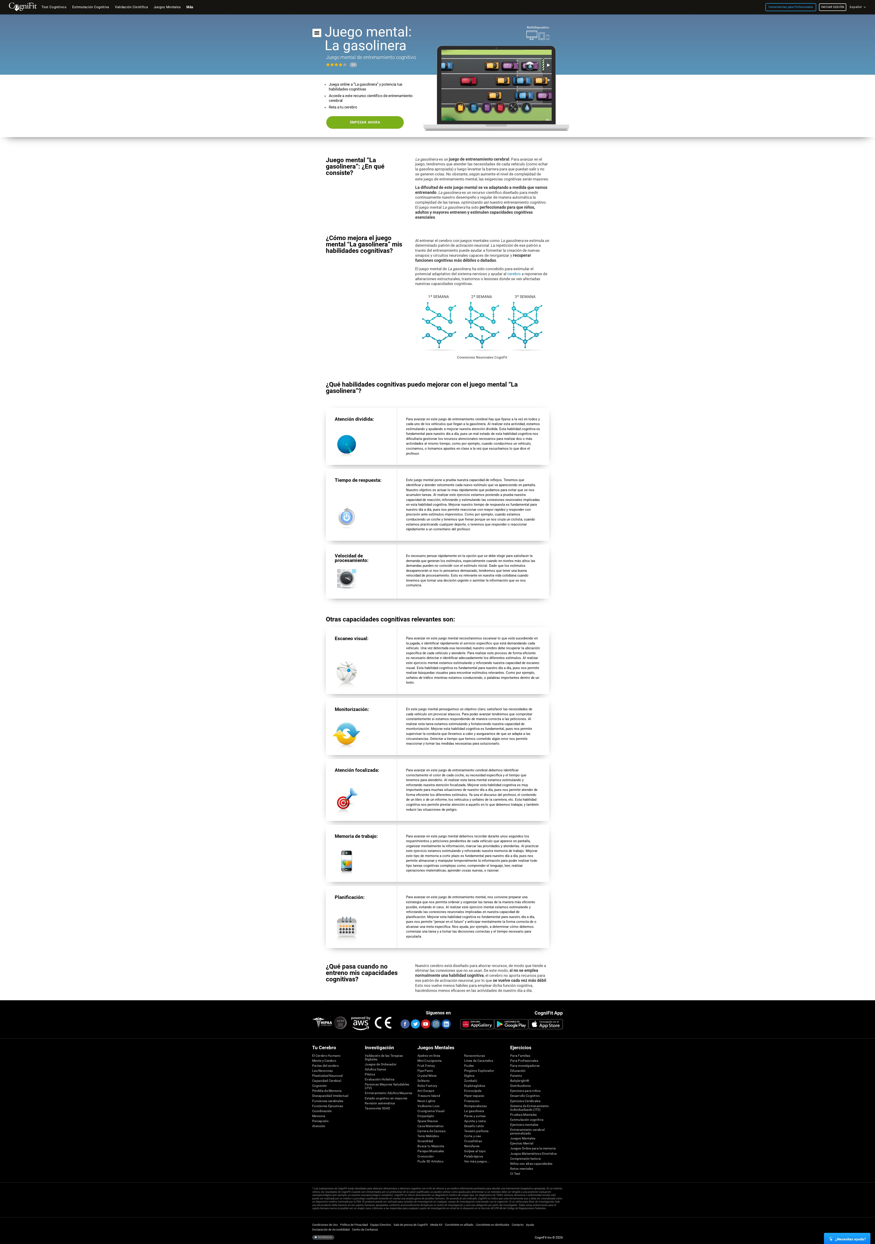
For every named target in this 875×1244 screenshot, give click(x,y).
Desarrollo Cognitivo (525, 1096)
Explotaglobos (474, 1086)
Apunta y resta (475, 1121)
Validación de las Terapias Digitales (384, 1057)
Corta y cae (472, 1136)
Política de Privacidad (354, 1224)
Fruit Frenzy (426, 1065)
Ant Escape (425, 1091)
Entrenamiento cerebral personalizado (527, 1131)
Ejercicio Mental (521, 1143)
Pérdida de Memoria (327, 1091)
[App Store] (546, 1024)
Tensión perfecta (476, 1131)
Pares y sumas (475, 1116)
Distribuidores (520, 1086)
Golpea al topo (475, 1151)
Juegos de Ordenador (380, 1064)
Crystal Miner (427, 1075)
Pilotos (370, 1074)
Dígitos (469, 1075)
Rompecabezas (475, 1106)
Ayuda (530, 1224)
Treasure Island (428, 1096)
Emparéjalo (425, 1116)
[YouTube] (425, 1024)
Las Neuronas (322, 1070)
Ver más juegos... (477, 1161)
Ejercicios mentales (524, 1124)
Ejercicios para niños (525, 1091)
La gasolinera (474, 1111)
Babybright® (519, 1080)
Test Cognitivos (54, 7)
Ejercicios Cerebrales (525, 1101)
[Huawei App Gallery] (477, 1024)
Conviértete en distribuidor (492, 1224)
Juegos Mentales (522, 1138)
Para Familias (520, 1055)
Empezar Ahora (365, 122)
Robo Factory (427, 1086)
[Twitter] (415, 1024)
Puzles (469, 1065)
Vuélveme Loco (428, 1106)
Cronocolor (425, 1156)
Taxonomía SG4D (377, 1108)
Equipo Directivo (380, 1224)
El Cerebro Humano (326, 1055)
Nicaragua (324, 1237)
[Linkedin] (446, 1024)
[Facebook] (405, 1024)
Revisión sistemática (380, 1103)
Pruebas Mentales (523, 1114)
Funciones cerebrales (327, 1101)
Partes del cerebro (325, 1065)
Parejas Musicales (430, 1151)
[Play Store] (511, 1024)
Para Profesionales (524, 1060)
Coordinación (322, 1111)
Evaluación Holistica (380, 1079)
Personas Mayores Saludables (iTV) (387, 1086)
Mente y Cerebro (324, 1060)
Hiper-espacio (474, 1096)
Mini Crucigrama (429, 1060)
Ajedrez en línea (428, 1055)
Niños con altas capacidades (531, 1163)
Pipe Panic (425, 1070)
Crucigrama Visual (431, 1111)
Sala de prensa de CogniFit (411, 1224)
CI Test (515, 1173)
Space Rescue (427, 1121)
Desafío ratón (474, 1126)
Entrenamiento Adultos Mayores (388, 1093)
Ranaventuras (474, 1055)
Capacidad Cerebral (326, 1080)
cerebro (514, 274)
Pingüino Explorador (479, 1070)
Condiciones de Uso (325, 1224)
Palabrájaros (473, 1156)
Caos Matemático (430, 1126)
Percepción (320, 1121)
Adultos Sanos (375, 1069)
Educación (518, 1070)
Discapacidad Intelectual (330, 1096)
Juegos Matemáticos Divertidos (533, 1153)
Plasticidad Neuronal (327, 1075)
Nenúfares (472, 1146)
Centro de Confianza (365, 1229)
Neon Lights (426, 1101)
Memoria (318, 1116)
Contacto (517, 1224)
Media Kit (436, 1224)
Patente (516, 1075)
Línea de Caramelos (478, 1060)
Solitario (423, 1080)
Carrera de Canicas (431, 1131)
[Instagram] (435, 1024)
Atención (318, 1126)
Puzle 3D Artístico (430, 1161)
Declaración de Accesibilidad (331, 1229)
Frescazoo (472, 1101)
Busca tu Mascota (430, 1146)
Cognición (319, 1086)
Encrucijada (472, 1091)
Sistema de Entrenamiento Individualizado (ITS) (529, 1107)
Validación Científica (131, 7)
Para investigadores (525, 1065)
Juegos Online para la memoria (533, 1148)
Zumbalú (470, 1080)
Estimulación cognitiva (526, 1119)
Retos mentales (521, 1168)
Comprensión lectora (525, 1158)
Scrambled (425, 1141)
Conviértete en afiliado (459, 1224)
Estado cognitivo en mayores (386, 1098)
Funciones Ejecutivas (327, 1106)
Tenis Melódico (428, 1136)
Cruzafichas (473, 1141)
